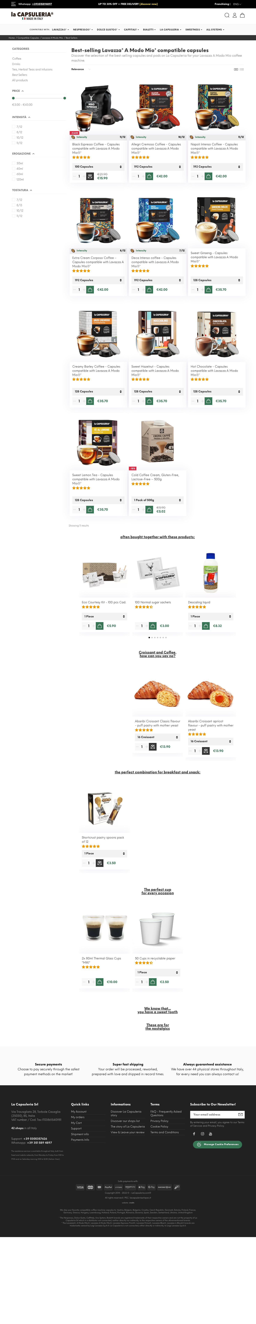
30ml (20, 163)
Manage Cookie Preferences (221, 1144)
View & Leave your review (128, 1132)
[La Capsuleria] (68, 16)
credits (131, 1203)
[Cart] (242, 15)
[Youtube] (210, 1134)
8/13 (19, 205)
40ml (20, 168)
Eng (237, 4)
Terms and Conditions (164, 1132)
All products (20, 80)
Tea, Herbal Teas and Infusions (32, 69)
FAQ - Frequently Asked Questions (166, 1113)
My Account (78, 1111)
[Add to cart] (149, 176)
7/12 (19, 126)
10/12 (20, 137)
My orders (77, 1117)
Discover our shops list (125, 1121)
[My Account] (234, 15)
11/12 (19, 143)
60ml (20, 174)
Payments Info (80, 1139)
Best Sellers (19, 75)
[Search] (227, 15)
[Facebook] (194, 1134)
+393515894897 (42, 4)
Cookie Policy (159, 1126)
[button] (149, 637)
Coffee (16, 58)
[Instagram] (202, 1134)
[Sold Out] (90, 176)
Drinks (16, 64)
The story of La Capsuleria (128, 1126)
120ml (20, 179)
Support (76, 1128)
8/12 (19, 132)
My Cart (76, 1123)
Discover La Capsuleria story (126, 1113)
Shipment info (80, 1134)
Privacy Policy (159, 1121)
